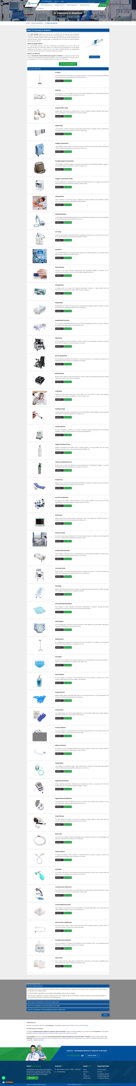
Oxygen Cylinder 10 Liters (62, 444)
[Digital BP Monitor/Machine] (39, 805)
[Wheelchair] (39, 345)
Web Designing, (86, 1084)
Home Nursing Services (46, 5)
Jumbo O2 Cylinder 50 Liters (63, 462)
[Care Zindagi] (32, 3)
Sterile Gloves (59, 710)
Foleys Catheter (60, 851)
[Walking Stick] (39, 646)
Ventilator (58, 249)
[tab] (68, 986)
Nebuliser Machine (60, 214)
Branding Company (104, 1084)
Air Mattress (59, 480)
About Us (57, 1)
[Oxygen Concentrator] (39, 150)
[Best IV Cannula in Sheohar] (94, 44)
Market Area (86, 1078)
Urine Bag (58, 586)
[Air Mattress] (39, 486)
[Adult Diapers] (39, 628)
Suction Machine (60, 426)
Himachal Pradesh (53, 1033)
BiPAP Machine (59, 373)
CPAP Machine (59, 196)
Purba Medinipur (83, 1025)
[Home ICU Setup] (39, 539)
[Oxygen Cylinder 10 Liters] (39, 451)
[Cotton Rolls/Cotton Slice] (39, 911)
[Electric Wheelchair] (39, 362)
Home (28, 23)
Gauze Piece (58, 958)
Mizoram (45, 1033)
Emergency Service (60, 5)
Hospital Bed (59, 302)
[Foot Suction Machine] (39, 504)
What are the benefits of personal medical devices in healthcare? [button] (46, 1009)
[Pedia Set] (39, 97)
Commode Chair (60, 568)
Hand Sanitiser (59, 674)
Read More (58, 81)
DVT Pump (58, 232)
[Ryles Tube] (39, 840)
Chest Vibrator (59, 816)
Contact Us (41, 8)
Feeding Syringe (60, 409)
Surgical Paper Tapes (61, 108)
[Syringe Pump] (39, 291)
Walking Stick (59, 639)
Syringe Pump (59, 285)
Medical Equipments (72, 5)
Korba (77, 1025)
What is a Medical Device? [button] (35, 986)
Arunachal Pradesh (37, 1033)
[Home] (38, 5)
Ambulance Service (85, 5)
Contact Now (92, 1055)
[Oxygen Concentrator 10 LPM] (39, 185)
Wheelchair (58, 338)
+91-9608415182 (47, 1)
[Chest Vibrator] (39, 823)
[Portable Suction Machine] (39, 947)
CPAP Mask (58, 391)
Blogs (62, 1)
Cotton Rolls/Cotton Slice (63, 904)
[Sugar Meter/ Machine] (39, 787)
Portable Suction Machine (63, 940)
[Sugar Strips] (39, 132)
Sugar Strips (59, 125)
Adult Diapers (59, 621)
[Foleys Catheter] (39, 858)
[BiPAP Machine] (39, 380)
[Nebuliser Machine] (39, 221)
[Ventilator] (39, 256)
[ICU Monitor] (39, 522)
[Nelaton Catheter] (39, 752)
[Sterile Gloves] (39, 716)
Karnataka (74, 1033)
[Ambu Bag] (39, 876)
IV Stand (57, 72)
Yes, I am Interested (68, 64)
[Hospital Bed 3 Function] (39, 327)
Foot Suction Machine (61, 497)
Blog (84, 1074)
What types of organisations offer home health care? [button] (43, 1002)
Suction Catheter (60, 727)
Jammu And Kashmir (65, 1033)
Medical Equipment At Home (44, 1038)
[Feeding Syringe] (39, 415)
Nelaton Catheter (60, 745)
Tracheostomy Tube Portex (63, 887)
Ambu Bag (58, 869)
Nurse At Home (82, 1038)
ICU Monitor (58, 515)
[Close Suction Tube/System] (39, 929)
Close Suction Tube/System (63, 922)
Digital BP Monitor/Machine (63, 798)
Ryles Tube (58, 834)
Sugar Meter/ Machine (62, 781)
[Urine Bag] (39, 593)
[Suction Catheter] (39, 734)
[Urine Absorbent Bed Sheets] (39, 610)
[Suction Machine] (39, 433)
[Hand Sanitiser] (39, 681)
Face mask (58, 657)
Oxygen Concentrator (61, 143)
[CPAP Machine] (39, 203)
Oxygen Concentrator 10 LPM (63, 179)
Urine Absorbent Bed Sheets (63, 603)
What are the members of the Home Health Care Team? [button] (44, 1006)
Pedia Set (58, 90)
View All (105, 1015)
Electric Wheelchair (61, 356)
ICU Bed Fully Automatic (62, 550)
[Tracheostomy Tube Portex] (39, 894)
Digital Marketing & (95, 1084)
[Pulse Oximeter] (39, 274)
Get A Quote (95, 57)
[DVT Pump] (39, 238)
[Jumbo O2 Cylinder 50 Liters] (39, 469)
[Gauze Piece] (39, 964)
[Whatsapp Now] (3, 1078)
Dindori (73, 1025)
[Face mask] (39, 663)
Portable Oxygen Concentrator (64, 161)
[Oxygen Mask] (39, 770)
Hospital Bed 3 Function (62, 320)
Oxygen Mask (59, 763)
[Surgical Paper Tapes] (39, 114)
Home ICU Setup (60, 533)
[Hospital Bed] (39, 309)
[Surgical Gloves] (39, 699)
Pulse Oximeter (59, 267)
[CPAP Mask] (39, 398)
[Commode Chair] (39, 575)
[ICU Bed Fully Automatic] (39, 557)
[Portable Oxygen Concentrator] (39, 168)
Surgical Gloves (60, 692)
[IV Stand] (39, 79)
